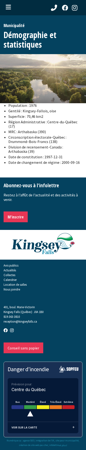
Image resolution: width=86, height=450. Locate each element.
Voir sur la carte (24, 427)
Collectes (9, 275)
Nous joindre (12, 289)
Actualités (10, 270)
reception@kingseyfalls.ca (20, 321)
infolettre (54, 445)
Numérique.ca (14, 440)
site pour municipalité (67, 440)
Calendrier (10, 280)
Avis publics (11, 265)
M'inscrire (16, 217)
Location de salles (15, 284)
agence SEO (28, 440)
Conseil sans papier (23, 348)
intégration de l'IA (45, 440)
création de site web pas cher (33, 445)
